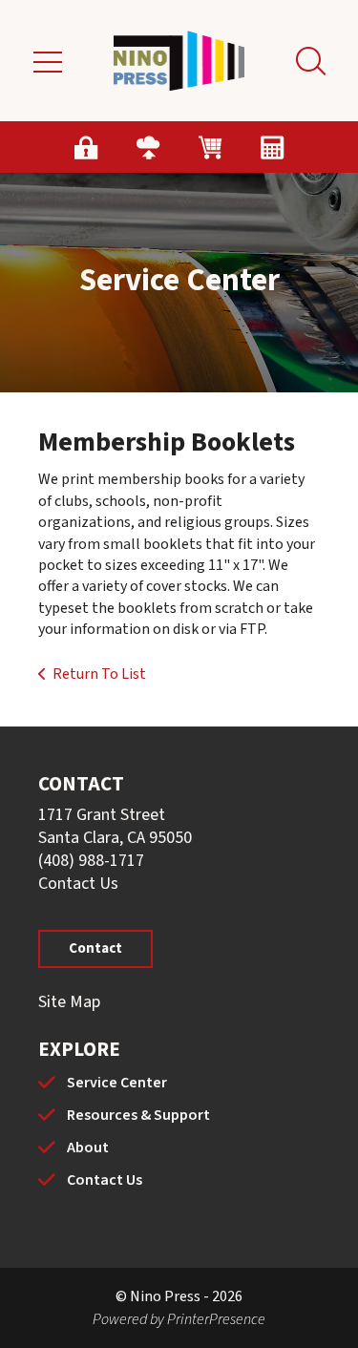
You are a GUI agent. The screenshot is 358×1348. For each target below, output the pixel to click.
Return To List (99, 674)
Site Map (69, 1002)
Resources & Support (138, 1115)
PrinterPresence (216, 1319)
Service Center (117, 1082)
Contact (95, 948)
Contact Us (78, 883)
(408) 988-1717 (91, 861)
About (88, 1147)
